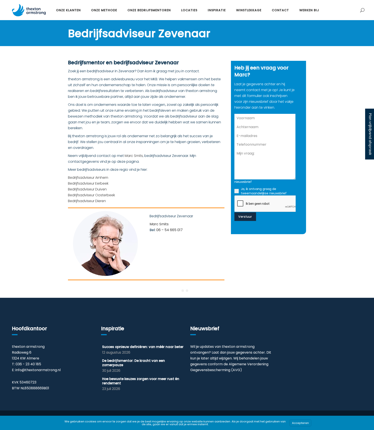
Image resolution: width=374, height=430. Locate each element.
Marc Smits (134, 155)
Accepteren (300, 423)
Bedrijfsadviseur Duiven (87, 189)
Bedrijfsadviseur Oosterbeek (91, 195)
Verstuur (245, 216)
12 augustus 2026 (116, 352)
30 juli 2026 (111, 370)
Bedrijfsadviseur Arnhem (88, 177)
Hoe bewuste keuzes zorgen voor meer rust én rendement (140, 381)
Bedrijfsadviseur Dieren (87, 200)
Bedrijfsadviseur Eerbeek (88, 183)
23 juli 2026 (111, 388)
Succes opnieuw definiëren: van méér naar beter (143, 347)
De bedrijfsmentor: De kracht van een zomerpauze (133, 362)
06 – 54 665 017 (169, 229)
